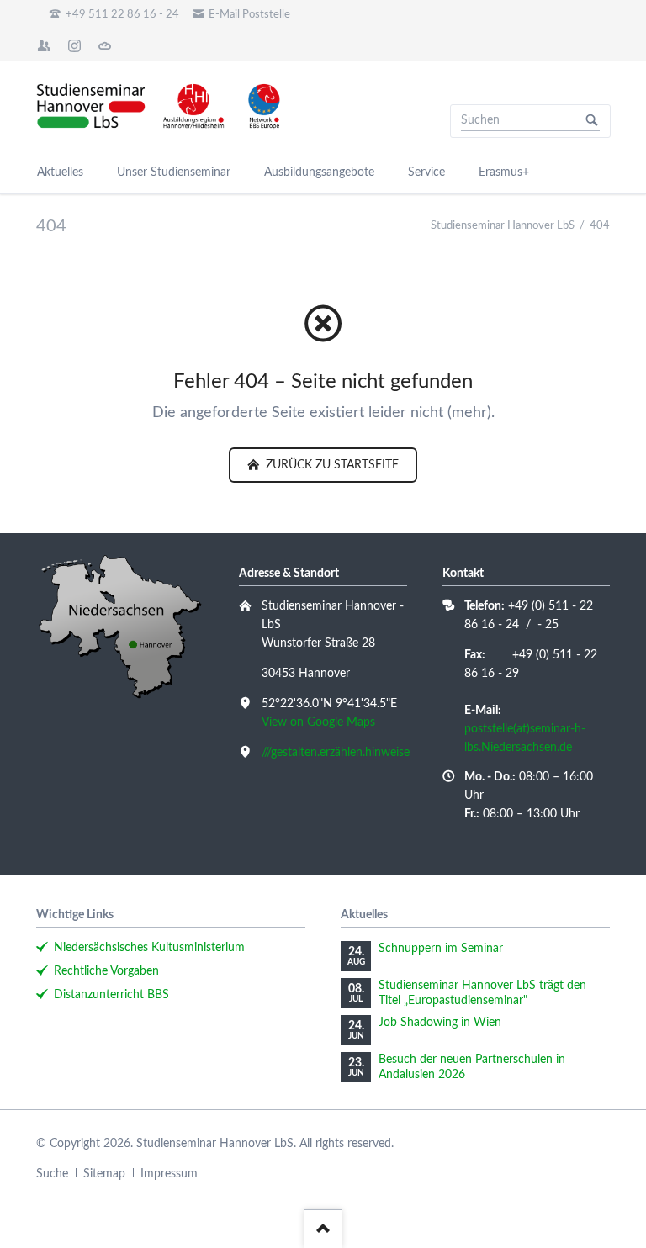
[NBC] (105, 45)
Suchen (592, 121)
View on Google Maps (318, 722)
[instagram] (75, 45)
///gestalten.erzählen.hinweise (336, 753)
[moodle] (44, 45)
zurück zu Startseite (330, 465)
